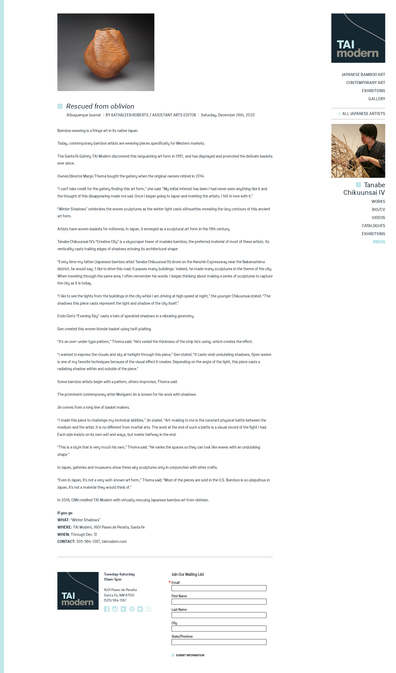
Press (379, 242)
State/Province (182, 637)
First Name (179, 596)
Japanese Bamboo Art (363, 75)
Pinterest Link (132, 609)
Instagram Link (115, 609)
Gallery (377, 99)
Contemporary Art (365, 83)
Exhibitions (373, 91)
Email (176, 583)
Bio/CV (378, 210)
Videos (378, 218)
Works (378, 202)
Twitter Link (140, 609)
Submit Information (190, 655)
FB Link (107, 609)
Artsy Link (148, 609)
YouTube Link (123, 609)
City (174, 623)
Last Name (179, 610)
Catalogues (373, 226)
